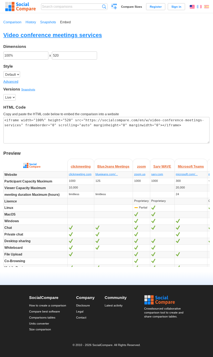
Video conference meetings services (52, 35)
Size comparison (40, 329)
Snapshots (48, 22)
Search (104, 7)
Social (164, 300)
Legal (79, 311)
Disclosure (83, 305)
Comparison (12, 22)
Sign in (176, 6)
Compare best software (44, 311)
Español (206, 6)
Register (156, 6)
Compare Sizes (131, 6)
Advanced (10, 81)
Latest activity (114, 305)
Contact (81, 317)
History (31, 22)
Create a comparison (114, 7)
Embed (65, 22)
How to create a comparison (47, 305)
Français (199, 6)
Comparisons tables (42, 317)
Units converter (39, 323)
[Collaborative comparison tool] (20, 6)
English (192, 6)
